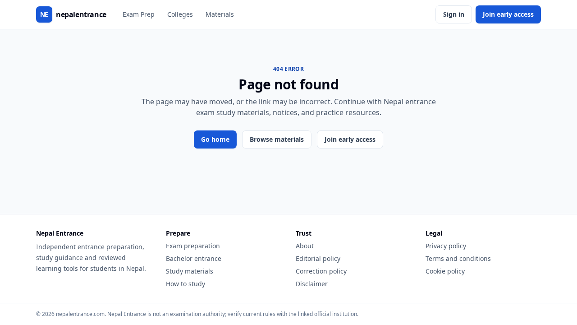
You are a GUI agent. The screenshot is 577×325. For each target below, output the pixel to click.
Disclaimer (312, 283)
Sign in (453, 14)
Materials (220, 14)
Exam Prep (139, 14)
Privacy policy (446, 245)
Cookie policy (445, 271)
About (305, 245)
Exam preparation (193, 245)
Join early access (508, 14)
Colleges (180, 14)
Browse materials (277, 139)
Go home (215, 139)
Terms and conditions (458, 258)
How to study (185, 283)
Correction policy (321, 271)
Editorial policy (318, 258)
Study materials (189, 271)
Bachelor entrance (193, 258)
